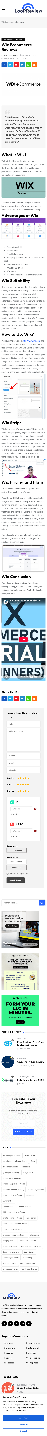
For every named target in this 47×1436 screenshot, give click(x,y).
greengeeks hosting (11, 1172)
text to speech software (31, 1246)
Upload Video (12, 858)
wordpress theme (10, 1269)
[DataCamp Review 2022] (8, 1080)
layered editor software (12, 1195)
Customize (23, 1425)
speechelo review (10, 1246)
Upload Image (12, 846)
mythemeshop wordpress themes (17, 1206)
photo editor (31, 1218)
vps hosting (27, 1258)
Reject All (23, 1431)
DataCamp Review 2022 (30, 1080)
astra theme (30, 1155)
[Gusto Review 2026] (8, 1388)
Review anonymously (19, 873)
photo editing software (12, 1218)
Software (21, 1039)
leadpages (30, 1195)
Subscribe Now (23, 1132)
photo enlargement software (15, 1223)
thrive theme (29, 1252)
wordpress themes (29, 1269)
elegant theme (21, 1161)
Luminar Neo (8, 1201)
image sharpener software (14, 1184)
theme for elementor (11, 1252)
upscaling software (11, 1258)
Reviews (30, 1077)
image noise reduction (12, 1178)
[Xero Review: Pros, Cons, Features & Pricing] (8, 1043)
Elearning (21, 1058)
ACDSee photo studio (12, 1155)
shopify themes (9, 1240)
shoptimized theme (28, 1240)
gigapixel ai (26, 1167)
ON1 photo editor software (14, 1212)
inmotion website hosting (13, 1189)
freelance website (10, 1167)
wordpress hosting (27, 1263)
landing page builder (36, 1189)
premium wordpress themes (14, 1235)
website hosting (9, 1263)
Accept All (23, 1418)
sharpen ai (34, 1235)
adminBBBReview (11, 55)
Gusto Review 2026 (28, 1388)
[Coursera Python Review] (8, 1062)
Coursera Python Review (30, 1062)
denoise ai (7, 1161)
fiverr (33, 1161)
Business (21, 1385)
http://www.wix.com (31, 341)
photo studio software (12, 1229)
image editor (28, 1172)
